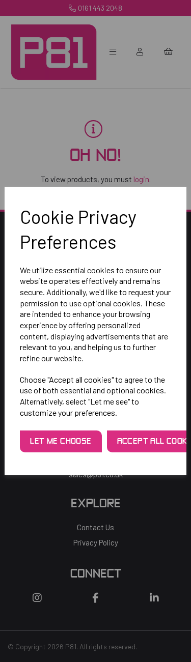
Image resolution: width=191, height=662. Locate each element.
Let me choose (60, 442)
